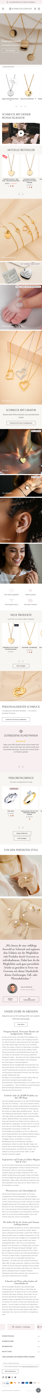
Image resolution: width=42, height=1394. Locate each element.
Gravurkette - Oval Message (29, 647)
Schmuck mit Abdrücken (27, 99)
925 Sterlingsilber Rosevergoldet (12, 186)
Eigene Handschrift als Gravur (10, 99)
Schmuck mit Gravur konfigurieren (21, 423)
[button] (3, 9)
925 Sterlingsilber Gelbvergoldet (10, 186)
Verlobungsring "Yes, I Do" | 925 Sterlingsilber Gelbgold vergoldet (29, 812)
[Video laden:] (21, 133)
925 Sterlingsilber (8, 186)
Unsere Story (10, 999)
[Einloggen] (35, 9)
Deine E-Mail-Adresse (11, 1363)
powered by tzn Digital (33, 1390)
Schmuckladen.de (15, 1390)
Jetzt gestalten (10, 50)
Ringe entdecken (22, 833)
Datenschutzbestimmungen (29, 1366)
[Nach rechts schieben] (25, 106)
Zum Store (21, 1024)
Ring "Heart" (11, 811)
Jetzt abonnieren (10, 1371)
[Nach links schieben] (16, 106)
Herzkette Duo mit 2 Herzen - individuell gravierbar (11, 648)
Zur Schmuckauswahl (29, 999)
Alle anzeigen (21, 666)
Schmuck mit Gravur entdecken (16, 719)
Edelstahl (27, 187)
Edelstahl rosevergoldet (31, 187)
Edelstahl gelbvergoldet (29, 187)
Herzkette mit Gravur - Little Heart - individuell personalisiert (10, 180)
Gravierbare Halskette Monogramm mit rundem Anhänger (29, 180)
